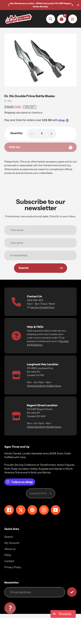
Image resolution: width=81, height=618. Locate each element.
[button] (10, 608)
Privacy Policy (12, 567)
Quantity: (16, 133)
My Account (11, 543)
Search (8, 537)
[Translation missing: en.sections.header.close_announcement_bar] (78, 5)
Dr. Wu (8, 100)
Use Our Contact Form (42, 307)
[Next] (72, 5)
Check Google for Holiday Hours (44, 385)
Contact (9, 561)
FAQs (7, 555)
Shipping (9, 112)
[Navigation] (72, 19)
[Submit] (72, 592)
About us (10, 549)
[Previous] (9, 5)
